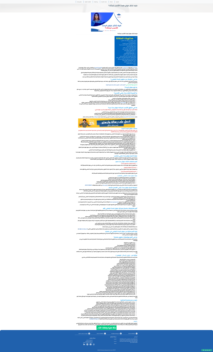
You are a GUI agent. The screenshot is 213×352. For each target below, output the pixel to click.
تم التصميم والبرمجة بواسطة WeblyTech (103, 350)
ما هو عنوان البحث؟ (132, 42)
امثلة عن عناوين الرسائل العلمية (130, 62)
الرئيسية (117, 2)
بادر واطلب (96, 117)
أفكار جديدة (123, 102)
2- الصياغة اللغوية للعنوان (131, 52)
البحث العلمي (125, 67)
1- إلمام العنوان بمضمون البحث (130, 50)
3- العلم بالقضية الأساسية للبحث (130, 53)
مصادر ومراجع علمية (114, 202)
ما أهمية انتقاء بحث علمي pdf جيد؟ (129, 43)
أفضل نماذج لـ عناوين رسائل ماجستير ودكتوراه (115, 85)
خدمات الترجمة (104, 2)
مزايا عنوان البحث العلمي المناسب (129, 55)
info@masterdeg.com (82, 229)
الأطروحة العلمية (98, 67)
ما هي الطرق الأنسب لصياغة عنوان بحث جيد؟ (127, 45)
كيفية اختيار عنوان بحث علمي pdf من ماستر (128, 56)
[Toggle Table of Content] (135, 38)
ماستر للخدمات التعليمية (129, 117)
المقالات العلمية (88, 2)
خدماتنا (111, 2)
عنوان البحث (134, 67)
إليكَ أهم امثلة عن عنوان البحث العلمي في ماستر (127, 59)
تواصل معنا (79, 2)
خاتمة (134, 64)
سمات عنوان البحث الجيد (131, 46)
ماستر (112, 350)
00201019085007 (88, 185)
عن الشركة (96, 2)
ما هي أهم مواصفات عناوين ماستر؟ (129, 60)
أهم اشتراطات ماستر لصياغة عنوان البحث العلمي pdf (126, 57)
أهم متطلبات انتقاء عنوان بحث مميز (129, 49)
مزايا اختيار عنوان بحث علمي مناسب (129, 47)
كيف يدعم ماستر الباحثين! (131, 63)
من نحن (115, 341)
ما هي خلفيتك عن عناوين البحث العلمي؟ (128, 40)
